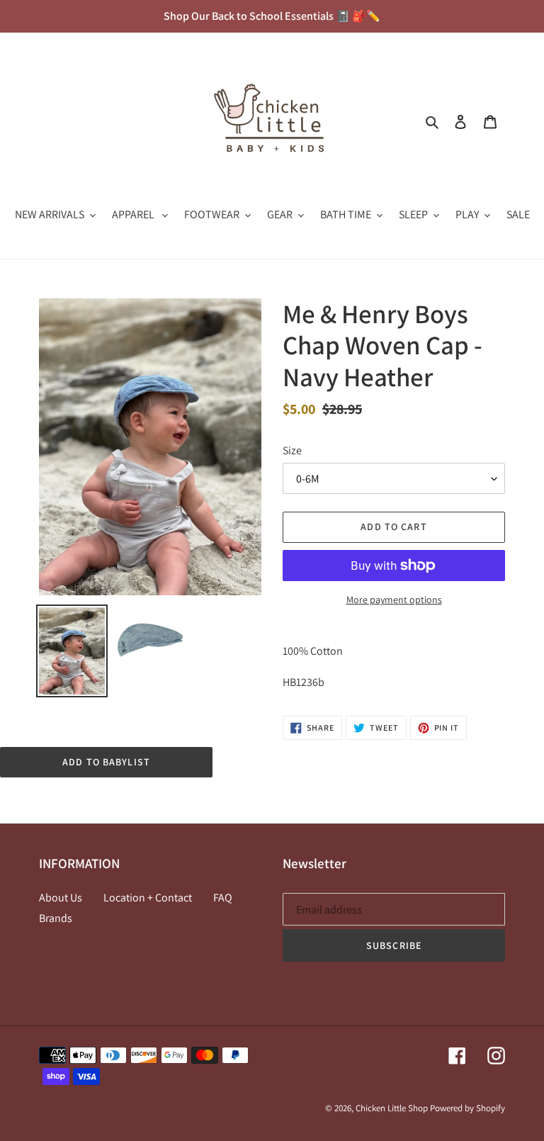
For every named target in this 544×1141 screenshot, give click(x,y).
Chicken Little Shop (392, 1108)
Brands (55, 918)
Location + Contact (147, 897)
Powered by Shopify (467, 1108)
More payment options (394, 599)
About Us (60, 897)
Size (292, 450)
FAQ (222, 897)
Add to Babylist (106, 761)
